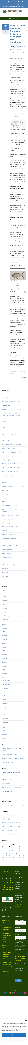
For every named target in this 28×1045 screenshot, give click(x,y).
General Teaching (7, 479)
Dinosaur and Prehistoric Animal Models (14, 431)
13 (9, 853)
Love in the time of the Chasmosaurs (13, 776)
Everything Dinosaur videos (10, 471)
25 (3, 858)
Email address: (19, 920)
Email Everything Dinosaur (18, 904)
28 (13, 858)
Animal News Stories (8, 398)
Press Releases (7, 553)
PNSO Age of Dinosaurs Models (11, 545)
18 (3, 855)
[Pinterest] (7, 907)
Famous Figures (7, 475)
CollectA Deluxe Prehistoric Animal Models (12, 420)
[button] (25, 1020)
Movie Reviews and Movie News (11, 515)
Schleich (5, 568)
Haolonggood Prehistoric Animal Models (13, 486)
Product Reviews (7, 557)
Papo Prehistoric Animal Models (11, 526)
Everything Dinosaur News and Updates (13, 460)
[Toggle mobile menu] (25, 14)
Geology (5, 482)
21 (12, 855)
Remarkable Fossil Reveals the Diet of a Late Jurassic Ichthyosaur (7, 937)
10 (23, 851)
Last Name (18, 934)
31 (23, 858)
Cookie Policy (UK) (8, 762)
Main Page (12, 49)
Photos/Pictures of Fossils (10, 538)
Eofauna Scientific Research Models (12, 452)
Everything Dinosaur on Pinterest (12, 826)
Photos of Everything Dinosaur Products (13, 534)
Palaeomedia (6, 783)
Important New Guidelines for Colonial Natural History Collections (7, 967)
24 (23, 855)
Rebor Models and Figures (10, 564)
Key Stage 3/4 (7, 494)
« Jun (3, 860)
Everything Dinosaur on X (10, 830)
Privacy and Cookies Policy (10, 754)
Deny (14, 1039)
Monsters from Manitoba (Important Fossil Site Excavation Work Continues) (17, 34)
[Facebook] (3, 907)
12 (6, 853)
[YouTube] (10, 907)
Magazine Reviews (8, 498)
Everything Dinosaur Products (11, 467)
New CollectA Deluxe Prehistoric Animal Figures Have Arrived (7, 925)
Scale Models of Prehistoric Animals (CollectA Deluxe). (17, 371)
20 (9, 855)
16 (19, 853)
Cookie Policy (13, 1042)
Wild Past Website (8, 795)
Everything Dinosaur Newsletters (12, 463)
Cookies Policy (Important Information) (13, 758)
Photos (5, 530)
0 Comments (19, 49)
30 (20, 858)
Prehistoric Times (8, 549)
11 (2, 853)
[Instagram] (5, 910)
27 (9, 858)
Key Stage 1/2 (6, 490)
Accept (14, 1034)
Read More (23, 377)
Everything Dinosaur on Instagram (12, 819)
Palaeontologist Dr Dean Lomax (11, 787)
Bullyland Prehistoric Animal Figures (12, 409)
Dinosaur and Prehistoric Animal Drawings (11, 426)
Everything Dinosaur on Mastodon (12, 822)
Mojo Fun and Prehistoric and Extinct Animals (13, 510)
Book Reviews (6, 405)
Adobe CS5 (6, 394)
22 (16, 855)
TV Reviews (6, 576)
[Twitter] (5, 907)
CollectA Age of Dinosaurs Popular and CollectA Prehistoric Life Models (13, 414)
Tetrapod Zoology (7, 791)
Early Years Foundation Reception (12, 444)
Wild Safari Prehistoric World (10, 580)
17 (12, 885)
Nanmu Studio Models (9, 519)
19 (6, 855)
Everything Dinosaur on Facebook (12, 815)
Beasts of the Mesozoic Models (11, 401)
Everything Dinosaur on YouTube (11, 834)
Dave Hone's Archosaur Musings (11, 772)
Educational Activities (9, 448)
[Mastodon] (3, 910)
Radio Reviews (7, 561)
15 (16, 853)
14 (12, 853)
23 (20, 855)
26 (6, 858)
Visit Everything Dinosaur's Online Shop (13, 805)
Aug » (7, 860)
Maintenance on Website (10, 505)
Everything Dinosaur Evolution (11, 456)
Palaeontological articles (9, 523)
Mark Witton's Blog (8, 779)
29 (16, 858)
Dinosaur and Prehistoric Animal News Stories (13, 436)
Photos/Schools (7, 542)
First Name (18, 927)
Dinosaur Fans (7, 440)
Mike (12, 44)
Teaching (5, 572)
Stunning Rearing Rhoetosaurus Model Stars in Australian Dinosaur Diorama (7, 952)
